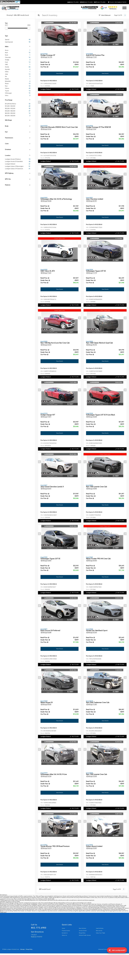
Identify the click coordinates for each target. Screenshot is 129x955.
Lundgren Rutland (46, 89)
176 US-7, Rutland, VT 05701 (117, 2)
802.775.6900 (73, 2)
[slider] (6, 28)
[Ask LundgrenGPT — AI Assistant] (10, 2)
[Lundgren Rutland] (10, 7)
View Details (59, 73)
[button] (79, 30)
